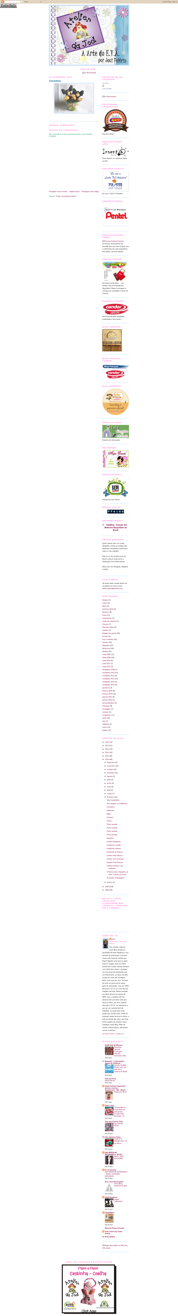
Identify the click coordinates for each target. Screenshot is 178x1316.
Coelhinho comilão (114, 845)
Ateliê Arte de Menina (113, 1045)
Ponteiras (106, 706)
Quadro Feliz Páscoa (115, 862)
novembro (111, 766)
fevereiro (110, 797)
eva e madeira (107, 639)
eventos (105, 642)
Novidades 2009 (108, 670)
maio (109, 787)
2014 (107, 745)
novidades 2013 (108, 682)
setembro (111, 773)
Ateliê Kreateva (111, 1197)
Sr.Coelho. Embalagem (115, 878)
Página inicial (74, 191)
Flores (109, 821)
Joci (113, 939)
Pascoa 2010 (107, 694)
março (109, 794)
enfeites (105, 630)
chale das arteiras (109, 621)
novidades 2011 (108, 676)
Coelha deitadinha (114, 841)
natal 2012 (106, 667)
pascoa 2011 (107, 697)
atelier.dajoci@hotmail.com (112, 588)
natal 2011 (106, 663)
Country (105, 624)
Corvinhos (55, 81)
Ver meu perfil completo (113, 1034)
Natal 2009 (106, 657)
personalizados (108, 703)
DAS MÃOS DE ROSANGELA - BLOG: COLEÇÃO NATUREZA (116, 1174)
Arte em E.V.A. (110, 1079)
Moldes (105, 651)
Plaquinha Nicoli (120, 1092)
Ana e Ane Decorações (114, 1182)
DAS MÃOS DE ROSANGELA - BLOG (113, 1153)
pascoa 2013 (107, 700)
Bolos (104, 606)
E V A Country (110, 1170)
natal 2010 (106, 660)
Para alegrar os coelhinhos (117, 803)
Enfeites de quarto (109, 633)
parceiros (105, 688)
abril (109, 790)
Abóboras (110, 810)
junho (109, 783)
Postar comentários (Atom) (66, 196)
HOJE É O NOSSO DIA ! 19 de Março (120, 1141)
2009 (107, 887)
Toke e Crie (109, 1105)
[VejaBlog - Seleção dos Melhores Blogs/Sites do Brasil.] (115, 527)
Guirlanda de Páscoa (115, 852)
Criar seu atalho (107, 88)
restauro (105, 712)
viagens (105, 730)
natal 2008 (106, 654)
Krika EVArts (110, 1237)
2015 (107, 742)
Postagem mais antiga (90, 191)
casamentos (107, 618)
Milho (109, 814)
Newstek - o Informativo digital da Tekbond (114, 1062)
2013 (107, 749)
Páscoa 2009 (107, 691)
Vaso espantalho (113, 800)
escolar (105, 636)
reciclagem (106, 709)
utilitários (105, 724)
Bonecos (105, 612)
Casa (104, 615)
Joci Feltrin (105, 83)
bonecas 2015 (107, 609)
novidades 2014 (108, 685)
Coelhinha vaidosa (114, 848)
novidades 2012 (108, 679)
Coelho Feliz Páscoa (114, 855)
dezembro (111, 762)
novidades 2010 (108, 673)
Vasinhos (110, 838)
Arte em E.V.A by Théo (114, 1121)
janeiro (110, 882)
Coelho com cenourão (115, 859)
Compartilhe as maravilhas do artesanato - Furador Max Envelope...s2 (120, 1111)
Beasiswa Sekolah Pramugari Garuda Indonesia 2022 (120, 1051)
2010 (107, 759)
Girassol (110, 817)
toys (103, 721)
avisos (104, 603)
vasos (104, 727)
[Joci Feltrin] (103, 86)
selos (104, 718)
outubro (110, 769)
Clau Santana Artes (113, 1137)
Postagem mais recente (58, 191)
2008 (107, 890)
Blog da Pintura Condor (114, 1228)
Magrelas (105, 645)
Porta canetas (112, 824)
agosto (110, 776)
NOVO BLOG (110, 1081)
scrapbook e (107, 715)
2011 (107, 756)
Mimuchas (106, 648)
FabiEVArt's (109, 1213)
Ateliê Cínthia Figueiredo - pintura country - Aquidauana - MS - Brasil (116, 1088)
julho (109, 780)
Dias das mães (108, 627)
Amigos (105, 600)
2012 (107, 752)
